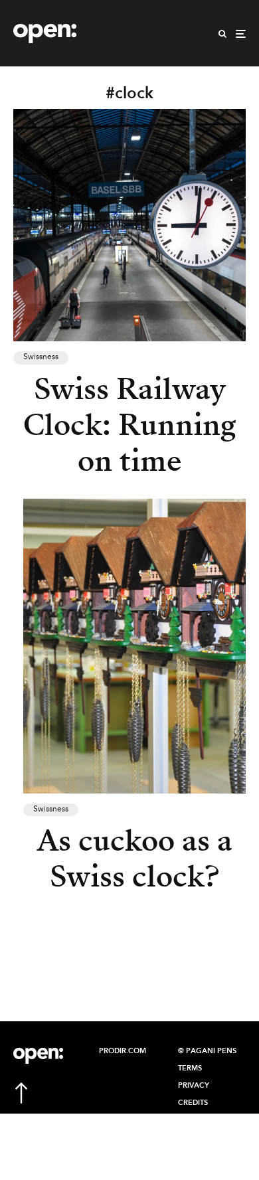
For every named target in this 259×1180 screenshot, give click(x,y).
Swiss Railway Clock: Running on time (129, 425)
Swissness (40, 357)
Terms (190, 1068)
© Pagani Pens (207, 1051)
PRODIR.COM (122, 1051)
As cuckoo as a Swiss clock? (134, 858)
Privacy (193, 1086)
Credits (193, 1103)
